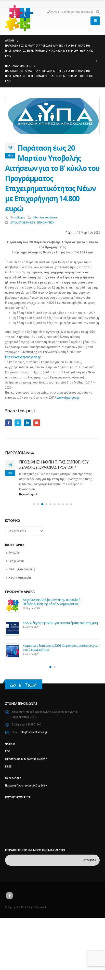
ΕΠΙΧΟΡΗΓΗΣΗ (46, 222)
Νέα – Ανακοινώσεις (22, 579)
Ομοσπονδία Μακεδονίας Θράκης (26, 768)
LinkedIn (27, 422)
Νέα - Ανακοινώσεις (45, 217)
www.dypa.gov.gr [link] (68, 397)
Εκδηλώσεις (16, 570)
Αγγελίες (14, 562)
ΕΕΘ (7, 761)
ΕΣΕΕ (8, 776)
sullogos (19, 217)
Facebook (8, 422)
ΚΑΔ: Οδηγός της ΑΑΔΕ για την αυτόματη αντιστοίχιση (60, 632)
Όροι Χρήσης (13, 787)
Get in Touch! (23, 694)
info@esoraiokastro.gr (79, 12)
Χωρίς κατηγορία (20, 587)
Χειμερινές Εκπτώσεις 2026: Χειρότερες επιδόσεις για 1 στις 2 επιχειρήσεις (61, 657)
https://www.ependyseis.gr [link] (23, 357)
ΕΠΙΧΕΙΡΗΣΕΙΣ (26, 222)
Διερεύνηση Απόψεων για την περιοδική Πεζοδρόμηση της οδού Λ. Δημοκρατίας (51, 611)
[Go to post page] (12, 615)
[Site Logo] (19, 18)
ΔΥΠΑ (13, 222)
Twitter (18, 422)
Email (36, 422)
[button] (98, 11)
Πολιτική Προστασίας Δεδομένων (26, 795)
